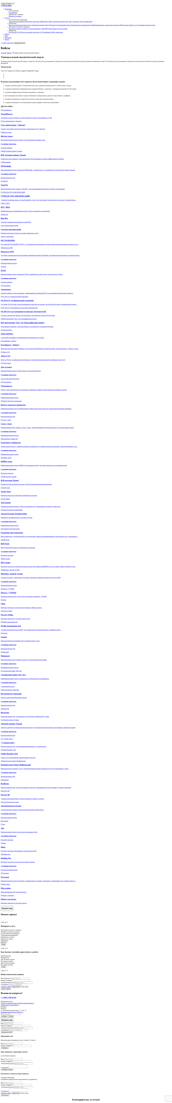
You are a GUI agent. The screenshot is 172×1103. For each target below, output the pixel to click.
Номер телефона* (7, 1046)
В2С (66, 21)
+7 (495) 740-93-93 (7, 43)
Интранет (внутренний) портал (60, 25)
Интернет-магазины (33, 21)
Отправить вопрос (7, 1069)
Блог (6, 36)
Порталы (12, 25)
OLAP (19, 32)
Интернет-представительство (81, 25)
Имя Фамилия (5, 978)
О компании (13, 12)
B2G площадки (74, 21)
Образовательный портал (40, 25)
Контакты (8, 38)
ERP (46, 29)
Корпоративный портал (23, 25)
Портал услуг (133, 25)
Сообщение (5, 984)
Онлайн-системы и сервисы (18, 29)
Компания (4, 1012)
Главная (3, 53)
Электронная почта (7, 982)
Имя (2, 1024)
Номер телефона (6, 980)
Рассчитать (5, 1095)
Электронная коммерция (17, 21)
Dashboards (47, 32)
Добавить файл (6, 987)
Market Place (44, 21)
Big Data (11, 32)
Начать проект (6, 989)
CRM (43, 29)
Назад (3, 944)
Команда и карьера (15, 16)
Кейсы (7, 34)
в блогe (11, 1016)
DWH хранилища (57, 32)
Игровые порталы (145, 25)
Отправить (5, 1048)
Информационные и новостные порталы (105, 25)
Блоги (153, 25)
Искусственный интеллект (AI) (32, 32)
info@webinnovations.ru (26, 1003)
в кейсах (4, 1016)
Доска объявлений (86, 21)
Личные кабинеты (34, 29)
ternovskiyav (14, 1005)
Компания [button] (8, 9)
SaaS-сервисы (53, 29)
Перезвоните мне (19, 43)
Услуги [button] (7, 18)
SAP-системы (62, 29)
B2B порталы (124, 25)
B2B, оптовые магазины (57, 21)
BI (15, 32)
